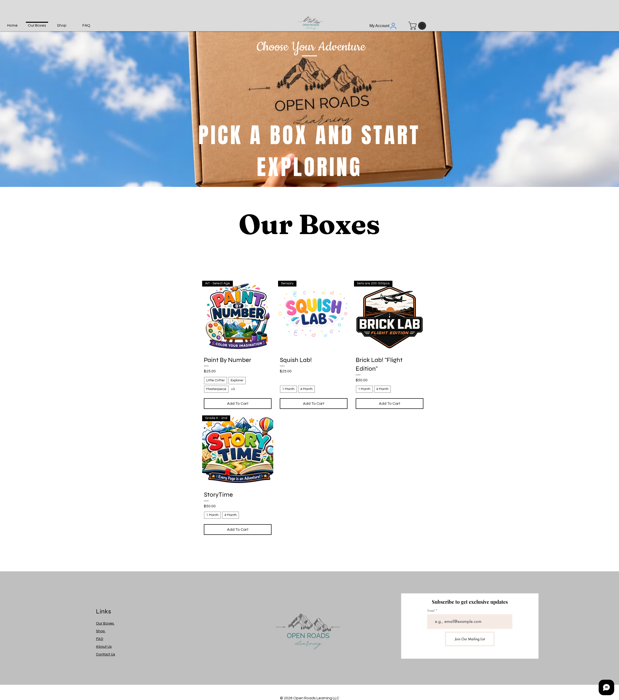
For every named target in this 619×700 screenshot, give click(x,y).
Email (431, 610)
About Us (104, 646)
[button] (418, 26)
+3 (233, 389)
